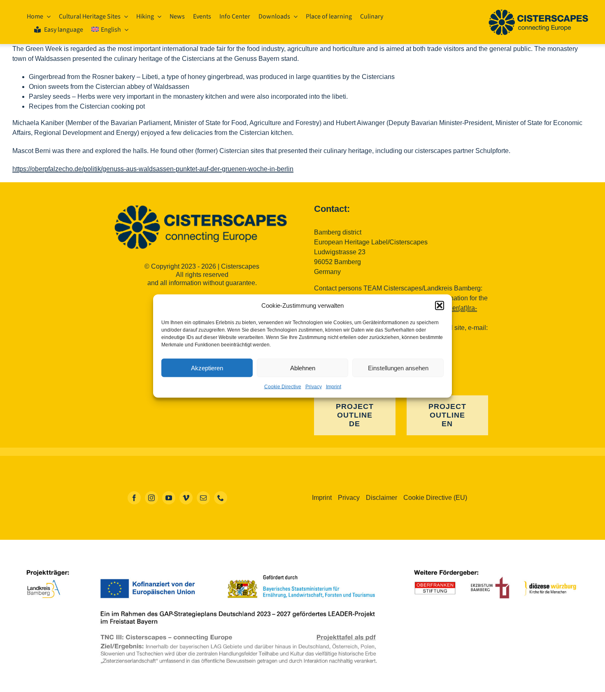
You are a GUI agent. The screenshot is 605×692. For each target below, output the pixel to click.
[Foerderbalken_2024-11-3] (302, 563)
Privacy (313, 387)
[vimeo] (186, 497)
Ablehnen (302, 367)
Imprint (333, 387)
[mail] (203, 497)
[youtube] (168, 497)
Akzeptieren (207, 367)
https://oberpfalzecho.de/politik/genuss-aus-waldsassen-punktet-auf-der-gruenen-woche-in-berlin (152, 168)
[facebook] (134, 497)
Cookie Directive (282, 387)
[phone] (220, 497)
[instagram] (151, 497)
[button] (439, 306)
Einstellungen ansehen (398, 367)
